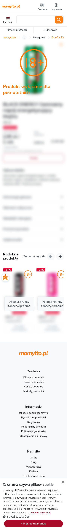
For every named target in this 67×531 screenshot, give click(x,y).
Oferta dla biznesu (34, 476)
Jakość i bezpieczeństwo (33, 413)
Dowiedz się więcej (40, 512)
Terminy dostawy (33, 382)
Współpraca (33, 467)
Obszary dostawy (33, 377)
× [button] (62, 482)
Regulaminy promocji (33, 426)
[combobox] (35, 19)
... (24, 37)
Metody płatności (33, 391)
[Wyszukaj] (59, 19)
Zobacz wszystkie (34, 256)
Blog (33, 462)
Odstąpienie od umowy (33, 436)
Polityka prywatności (33, 431)
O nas (33, 457)
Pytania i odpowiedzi (33, 417)
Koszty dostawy (33, 386)
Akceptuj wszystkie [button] (33, 523)
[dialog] (33, 504)
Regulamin (33, 422)
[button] (19, 300)
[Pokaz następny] (60, 256)
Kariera (33, 471)
